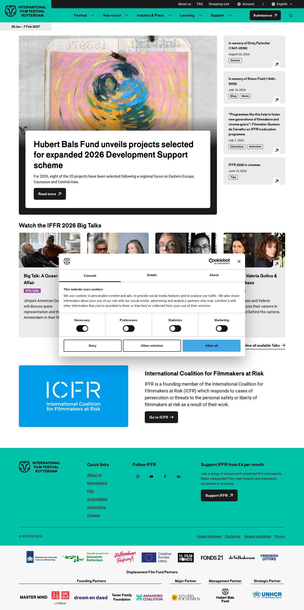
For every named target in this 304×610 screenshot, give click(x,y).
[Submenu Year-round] (127, 15)
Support (217, 15)
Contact (93, 515)
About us (184, 4)
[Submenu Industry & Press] (170, 15)
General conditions (257, 536)
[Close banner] (239, 261)
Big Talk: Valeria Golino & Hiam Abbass (253, 279)
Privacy (279, 536)
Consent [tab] (90, 275)
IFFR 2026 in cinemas (244, 165)
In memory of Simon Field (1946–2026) (252, 81)
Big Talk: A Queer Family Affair (47, 279)
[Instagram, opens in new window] (138, 476)
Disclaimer (233, 536)
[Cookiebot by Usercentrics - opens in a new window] (212, 261)
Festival (80, 15)
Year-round (112, 15)
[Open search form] (291, 15)
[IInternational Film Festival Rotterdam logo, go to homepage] (25, 11)
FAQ (200, 4)
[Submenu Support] (230, 15)
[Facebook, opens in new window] (165, 476)
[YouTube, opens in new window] (151, 476)
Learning (187, 15)
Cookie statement (209, 536)
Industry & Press (150, 15)
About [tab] (214, 275)
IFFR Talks (32, 290)
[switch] (129, 328)
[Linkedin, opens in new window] (179, 476)
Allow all (211, 345)
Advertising (96, 507)
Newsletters (97, 483)
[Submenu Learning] (200, 15)
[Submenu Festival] (92, 15)
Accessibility (97, 499)
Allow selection (152, 345)
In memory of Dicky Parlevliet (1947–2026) (249, 45)
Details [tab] (152, 275)
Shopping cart (219, 4)
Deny (92, 345)
